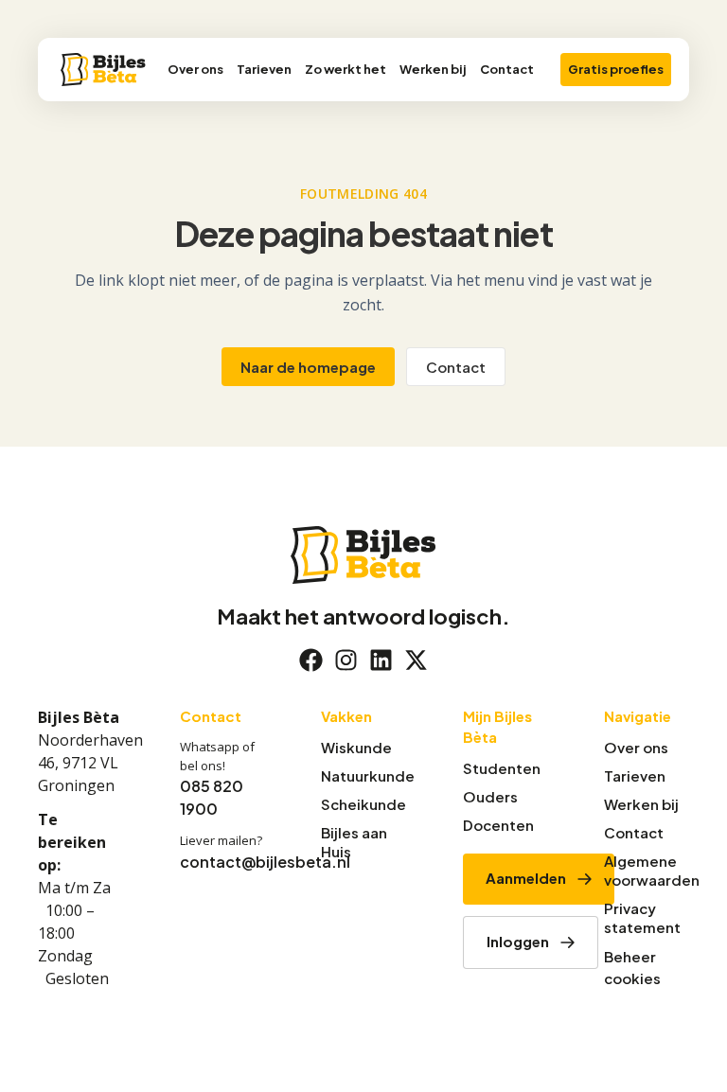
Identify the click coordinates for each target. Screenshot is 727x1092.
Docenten (498, 825)
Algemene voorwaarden (646, 870)
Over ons (195, 69)
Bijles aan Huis (354, 841)
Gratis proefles (616, 69)
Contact (507, 69)
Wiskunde (356, 747)
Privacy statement (642, 917)
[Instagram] (346, 660)
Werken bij (433, 69)
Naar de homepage (308, 367)
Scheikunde (363, 804)
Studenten (502, 768)
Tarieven (264, 69)
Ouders (490, 796)
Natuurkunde (363, 775)
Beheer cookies (632, 967)
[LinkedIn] (381, 660)
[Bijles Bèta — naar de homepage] (103, 69)
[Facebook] (311, 660)
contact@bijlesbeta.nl (265, 862)
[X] (416, 660)
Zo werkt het (345, 69)
